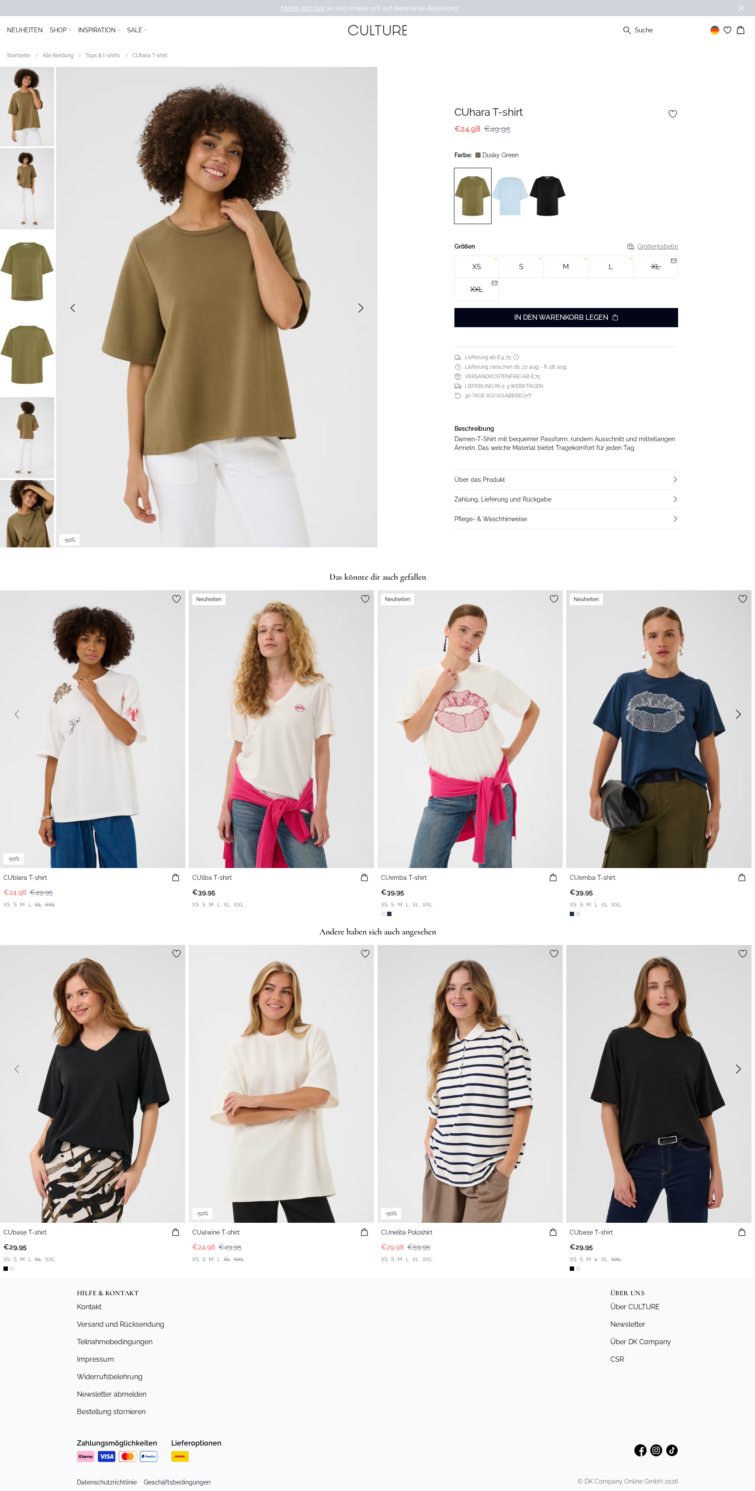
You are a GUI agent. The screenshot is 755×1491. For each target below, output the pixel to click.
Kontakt (89, 1307)
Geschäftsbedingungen (177, 1482)
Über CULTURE (635, 1307)
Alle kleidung (57, 55)
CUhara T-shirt (149, 55)
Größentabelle (657, 246)
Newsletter (627, 1324)
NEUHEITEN (25, 30)
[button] (566, 480)
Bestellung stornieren (111, 1412)
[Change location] (715, 30)
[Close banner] (741, 8)
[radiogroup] (566, 278)
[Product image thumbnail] (27, 105)
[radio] (476, 267)
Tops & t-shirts (103, 55)
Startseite (18, 55)
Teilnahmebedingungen (114, 1342)
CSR (617, 1359)
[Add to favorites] (673, 114)
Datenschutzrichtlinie (107, 1482)
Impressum (95, 1359)
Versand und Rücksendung (120, 1324)
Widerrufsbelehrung (109, 1377)
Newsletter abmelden (111, 1394)
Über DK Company (640, 1342)
